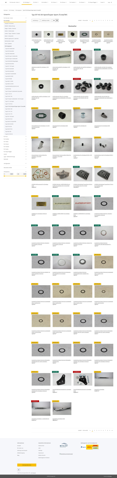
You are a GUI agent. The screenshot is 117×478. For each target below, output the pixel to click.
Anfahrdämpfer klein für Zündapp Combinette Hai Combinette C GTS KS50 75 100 (62, 97)
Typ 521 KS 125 (8, 111)
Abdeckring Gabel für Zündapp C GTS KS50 (40, 67)
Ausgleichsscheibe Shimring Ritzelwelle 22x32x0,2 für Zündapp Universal (103, 360)
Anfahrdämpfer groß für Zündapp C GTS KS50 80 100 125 (41, 97)
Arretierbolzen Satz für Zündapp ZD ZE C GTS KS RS (104, 155)
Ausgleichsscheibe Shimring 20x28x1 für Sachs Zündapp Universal (41, 273)
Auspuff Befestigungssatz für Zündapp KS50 (82, 390)
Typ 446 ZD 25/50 (9, 76)
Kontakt (19, 445)
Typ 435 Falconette (9, 63)
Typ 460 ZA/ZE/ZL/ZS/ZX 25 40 (12, 86)
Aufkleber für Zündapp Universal (39, 213)
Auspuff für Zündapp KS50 (59, 418)
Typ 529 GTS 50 (8, 119)
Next (111, 37)
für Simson (6, 144)
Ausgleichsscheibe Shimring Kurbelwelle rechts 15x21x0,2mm (104, 302)
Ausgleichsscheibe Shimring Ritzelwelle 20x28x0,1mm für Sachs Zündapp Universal (82, 331)
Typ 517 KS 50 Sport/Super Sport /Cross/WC (15, 106)
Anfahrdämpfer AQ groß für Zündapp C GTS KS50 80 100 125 (82, 67)
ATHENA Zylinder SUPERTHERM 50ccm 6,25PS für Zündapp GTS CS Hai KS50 (61, 185)
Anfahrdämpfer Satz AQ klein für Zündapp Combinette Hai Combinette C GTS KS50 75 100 (103, 97)
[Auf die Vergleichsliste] (44, 49)
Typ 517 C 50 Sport (9, 101)
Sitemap (40, 450)
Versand (34, 472)
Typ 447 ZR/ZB (8, 78)
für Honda (6, 149)
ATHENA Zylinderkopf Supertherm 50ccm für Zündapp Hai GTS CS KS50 (83, 185)
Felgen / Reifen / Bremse (10, 28)
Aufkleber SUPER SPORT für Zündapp (61, 213)
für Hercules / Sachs (8, 18)
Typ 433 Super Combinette (11, 58)
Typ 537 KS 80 (8, 126)
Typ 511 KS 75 (8, 93)
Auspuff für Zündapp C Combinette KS (40, 418)
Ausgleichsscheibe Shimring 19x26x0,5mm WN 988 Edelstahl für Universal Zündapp (103, 243)
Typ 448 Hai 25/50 (9, 83)
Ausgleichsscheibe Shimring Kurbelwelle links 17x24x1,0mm (83, 302)
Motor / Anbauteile (9, 36)
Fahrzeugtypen (8, 46)
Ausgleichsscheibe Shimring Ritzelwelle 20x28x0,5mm (62, 360)
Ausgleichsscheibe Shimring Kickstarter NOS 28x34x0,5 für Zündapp (62, 273)
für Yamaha (6, 146)
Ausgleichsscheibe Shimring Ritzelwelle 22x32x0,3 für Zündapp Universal (41, 390)
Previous (34, 37)
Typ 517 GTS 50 (8, 104)
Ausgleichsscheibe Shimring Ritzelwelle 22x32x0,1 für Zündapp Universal (82, 360)
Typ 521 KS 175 (8, 114)
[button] (110, 2)
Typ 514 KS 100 (8, 96)
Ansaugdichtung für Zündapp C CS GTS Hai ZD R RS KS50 (40, 126)
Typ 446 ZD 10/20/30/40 (10, 73)
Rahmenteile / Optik (9, 41)
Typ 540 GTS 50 (8, 129)
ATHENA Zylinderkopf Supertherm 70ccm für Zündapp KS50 (104, 185)
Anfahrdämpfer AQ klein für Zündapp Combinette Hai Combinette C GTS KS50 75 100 (104, 67)
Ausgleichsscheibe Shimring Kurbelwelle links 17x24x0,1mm (104, 273)
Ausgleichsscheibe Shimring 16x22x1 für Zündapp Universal (83, 243)
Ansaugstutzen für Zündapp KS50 (102, 125)
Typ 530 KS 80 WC (9, 124)
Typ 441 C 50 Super (9, 66)
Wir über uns (20, 448)
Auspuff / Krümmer (9, 23)
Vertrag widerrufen (26, 465)
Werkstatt (6, 159)
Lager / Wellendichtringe (9, 156)
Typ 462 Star (8, 88)
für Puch (6, 136)
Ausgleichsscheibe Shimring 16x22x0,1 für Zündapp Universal (103, 214)
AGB (39, 448)
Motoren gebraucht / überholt (11, 38)
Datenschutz (41, 445)
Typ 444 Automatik (9, 71)
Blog (18, 455)
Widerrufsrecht (41, 455)
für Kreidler (6, 139)
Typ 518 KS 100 (8, 109)
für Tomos (6, 141)
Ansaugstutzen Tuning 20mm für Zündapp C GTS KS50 (39, 155)
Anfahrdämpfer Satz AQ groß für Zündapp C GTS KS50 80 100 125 (81, 97)
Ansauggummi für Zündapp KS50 (60, 125)
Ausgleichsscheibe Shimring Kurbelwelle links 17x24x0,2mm (41, 302)
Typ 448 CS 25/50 (9, 81)
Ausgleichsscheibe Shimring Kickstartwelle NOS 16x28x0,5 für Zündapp (81, 273)
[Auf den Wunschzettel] (48, 49)
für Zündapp (6, 20)
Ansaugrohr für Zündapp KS (80, 125)
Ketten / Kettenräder (9, 31)
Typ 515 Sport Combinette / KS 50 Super (14, 98)
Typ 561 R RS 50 (9, 134)
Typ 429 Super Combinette (11, 56)
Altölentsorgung (21, 453)
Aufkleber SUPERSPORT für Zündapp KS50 (82, 214)
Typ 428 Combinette (9, 53)
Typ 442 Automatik (9, 68)
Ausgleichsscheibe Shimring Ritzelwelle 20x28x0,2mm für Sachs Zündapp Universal (103, 331)
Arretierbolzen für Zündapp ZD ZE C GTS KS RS (83, 155)
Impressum (41, 453)
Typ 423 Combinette (9, 48)
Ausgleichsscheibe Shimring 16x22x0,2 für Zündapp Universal (40, 243)
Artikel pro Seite (45, 20)
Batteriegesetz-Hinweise (43, 457)
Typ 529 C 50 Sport (9, 116)
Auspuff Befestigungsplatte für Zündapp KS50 (62, 390)
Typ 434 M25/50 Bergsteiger (11, 61)
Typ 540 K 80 (8, 131)
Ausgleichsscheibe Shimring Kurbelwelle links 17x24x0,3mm (62, 302)
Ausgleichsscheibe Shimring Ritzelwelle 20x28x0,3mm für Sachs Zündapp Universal (41, 360)
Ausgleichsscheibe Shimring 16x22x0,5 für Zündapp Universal (61, 243)
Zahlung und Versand (22, 450)
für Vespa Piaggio (8, 151)
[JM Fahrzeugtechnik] (6, 2)
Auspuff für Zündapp (99, 389)
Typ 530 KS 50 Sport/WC (10, 121)
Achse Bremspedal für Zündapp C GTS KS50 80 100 (61, 67)
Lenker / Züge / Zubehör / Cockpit (12, 33)
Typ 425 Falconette (9, 51)
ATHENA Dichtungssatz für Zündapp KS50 (40, 185)
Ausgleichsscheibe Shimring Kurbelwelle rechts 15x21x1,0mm (62, 331)
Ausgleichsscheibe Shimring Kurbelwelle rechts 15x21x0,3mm (41, 331)
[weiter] (112, 20)
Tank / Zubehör (8, 43)
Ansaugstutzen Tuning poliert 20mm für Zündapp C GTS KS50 (62, 155)
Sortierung (35, 20)
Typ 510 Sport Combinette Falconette (13, 91)
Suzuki (5, 154)
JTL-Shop (110, 476)
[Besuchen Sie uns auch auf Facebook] (18, 470)
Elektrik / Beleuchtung (10, 26)
